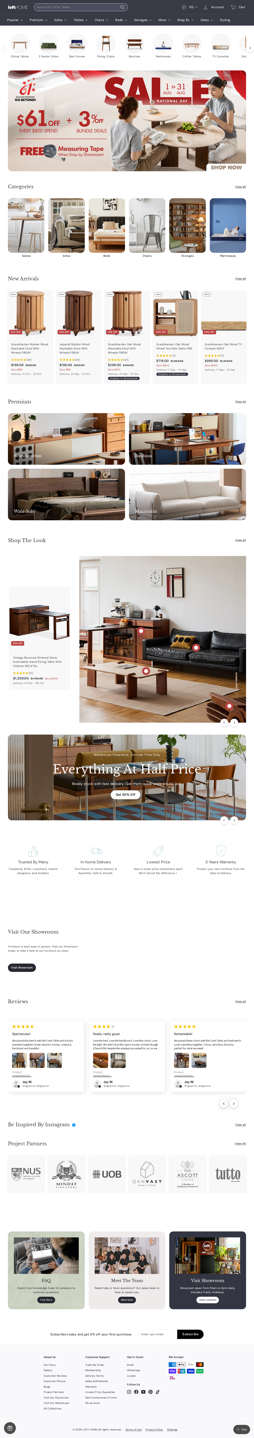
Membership (93, 1370)
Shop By (183, 20)
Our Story (50, 1365)
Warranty (91, 1386)
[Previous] (224, 723)
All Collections (53, 1408)
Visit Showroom (22, 967)
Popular (13, 20)
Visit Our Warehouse (56, 1403)
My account (92, 1403)
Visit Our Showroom (56, 1397)
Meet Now (127, 1299)
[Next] (234, 723)
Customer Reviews (55, 1375)
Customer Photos (55, 1381)
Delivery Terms (94, 1375)
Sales (205, 20)
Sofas (58, 20)
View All (240, 1143)
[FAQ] (46, 1255)
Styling (225, 20)
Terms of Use (133, 1429)
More (163, 20)
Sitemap (172, 1429)
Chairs (100, 20)
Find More (46, 1299)
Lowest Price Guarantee (100, 1392)
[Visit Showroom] (207, 1255)
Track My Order (94, 1365)
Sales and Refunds (96, 1381)
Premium (37, 20)
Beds (119, 20)
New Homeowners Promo (101, 1397)
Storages (141, 20)
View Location (207, 1299)
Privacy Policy (154, 1429)
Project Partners (54, 1392)
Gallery (48, 1370)
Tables (79, 20)
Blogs (47, 1386)
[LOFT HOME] (18, 7)
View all (240, 187)
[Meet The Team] (127, 1255)
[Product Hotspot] (141, 631)
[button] (18, 1086)
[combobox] (81, 7)
